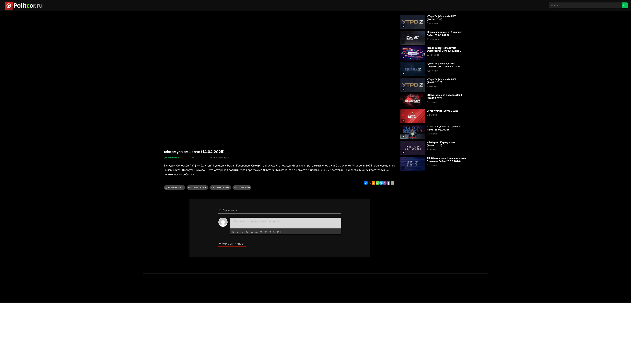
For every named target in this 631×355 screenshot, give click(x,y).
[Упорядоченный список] (251, 232)
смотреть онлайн (220, 187)
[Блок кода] (265, 232)
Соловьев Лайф (242, 187)
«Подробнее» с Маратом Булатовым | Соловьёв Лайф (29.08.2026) (443, 50)
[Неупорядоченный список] (256, 232)
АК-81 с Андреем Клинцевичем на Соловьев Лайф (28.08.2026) (446, 160)
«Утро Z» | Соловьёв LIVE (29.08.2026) (441, 81)
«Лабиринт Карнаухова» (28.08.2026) (441, 144)
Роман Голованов (197, 187)
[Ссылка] (270, 232)
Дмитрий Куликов (174, 187)
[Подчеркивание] (242, 232)
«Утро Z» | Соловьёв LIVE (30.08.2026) (441, 18)
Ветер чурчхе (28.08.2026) (442, 110)
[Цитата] (261, 232)
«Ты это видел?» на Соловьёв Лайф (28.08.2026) (444, 128)
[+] (279, 231)
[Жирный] (233, 232)
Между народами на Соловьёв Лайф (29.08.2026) (444, 33)
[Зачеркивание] (247, 232)
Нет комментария (219, 157)
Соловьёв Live (171, 157)
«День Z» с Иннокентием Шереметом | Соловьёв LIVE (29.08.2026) (443, 66)
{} (274, 231)
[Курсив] (238, 232)
